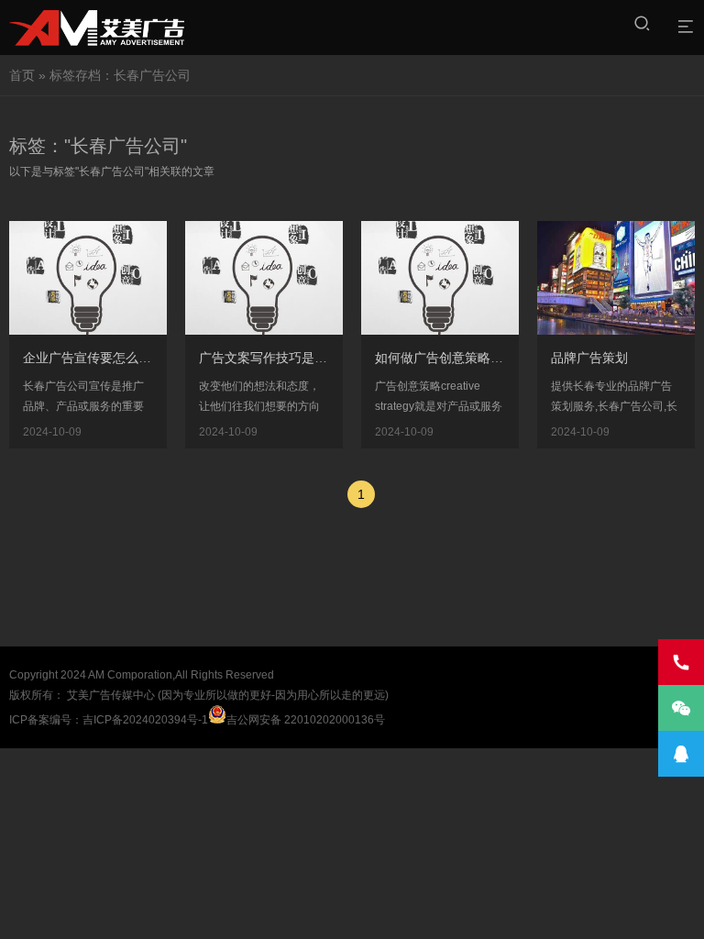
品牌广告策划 (589, 357)
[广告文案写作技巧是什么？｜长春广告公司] (286, 431)
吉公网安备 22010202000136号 (305, 719)
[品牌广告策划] (638, 431)
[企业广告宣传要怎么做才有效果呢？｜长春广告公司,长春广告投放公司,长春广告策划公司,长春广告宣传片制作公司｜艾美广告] (110, 431)
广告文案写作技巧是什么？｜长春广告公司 (321, 357)
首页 (22, 75)
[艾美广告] (96, 27)
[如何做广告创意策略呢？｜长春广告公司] (462, 431)
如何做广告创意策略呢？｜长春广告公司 (490, 357)
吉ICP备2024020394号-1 (145, 719)
